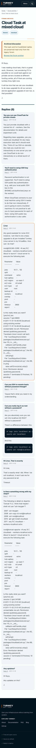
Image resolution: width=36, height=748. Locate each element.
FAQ (22, 722)
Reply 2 (7, 172)
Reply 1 (6, 120)
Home (3, 10)
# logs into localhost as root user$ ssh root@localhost (20, 448)
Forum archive (12, 10)
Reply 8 (6, 671)
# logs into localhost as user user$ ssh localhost (20, 433)
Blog (27, 722)
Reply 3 (6, 228)
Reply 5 (7, 410)
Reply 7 (6, 496)
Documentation (13, 722)
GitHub (4, 726)
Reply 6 (6, 463)
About (4, 722)
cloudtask (14, 32)
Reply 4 (7, 389)
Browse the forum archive (14, 55)
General (5, 32)
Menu (25, 4)
